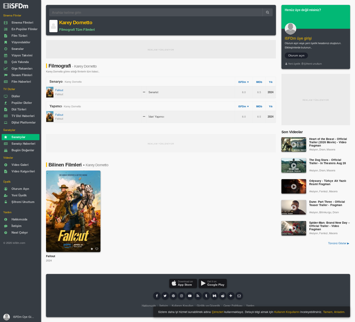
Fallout (59, 90)
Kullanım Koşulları (182, 305)
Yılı (270, 82)
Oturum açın (296, 55)
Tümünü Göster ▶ (338, 243)
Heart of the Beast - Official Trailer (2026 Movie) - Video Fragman (328, 142)
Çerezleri (218, 312)
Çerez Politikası (233, 305)
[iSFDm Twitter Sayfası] (165, 295)
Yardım (250, 305)
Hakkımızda (149, 305)
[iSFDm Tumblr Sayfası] (206, 295)
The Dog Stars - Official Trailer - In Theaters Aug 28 (327, 161)
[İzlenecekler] (92, 249)
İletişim (163, 305)
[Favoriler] (97, 249)
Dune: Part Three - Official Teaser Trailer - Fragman (327, 203)
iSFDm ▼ (243, 82)
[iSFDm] (15, 5)
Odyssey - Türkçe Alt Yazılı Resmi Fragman (327, 182)
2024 (49, 260)
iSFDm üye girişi (298, 38)
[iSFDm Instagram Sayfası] (181, 295)
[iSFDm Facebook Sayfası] (157, 295)
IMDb (259, 82)
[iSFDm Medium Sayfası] (214, 295)
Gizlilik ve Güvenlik (208, 305)
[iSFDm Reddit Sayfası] (222, 295)
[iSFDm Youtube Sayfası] (190, 295)
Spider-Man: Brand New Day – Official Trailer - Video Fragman (329, 226)
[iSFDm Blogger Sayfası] (198, 295)
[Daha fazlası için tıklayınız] (231, 295)
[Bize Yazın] (239, 295)
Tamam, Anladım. (334, 312)
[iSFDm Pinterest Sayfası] (173, 295)
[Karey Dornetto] (53, 26)
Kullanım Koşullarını (287, 312)
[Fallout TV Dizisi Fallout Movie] (73, 211)
